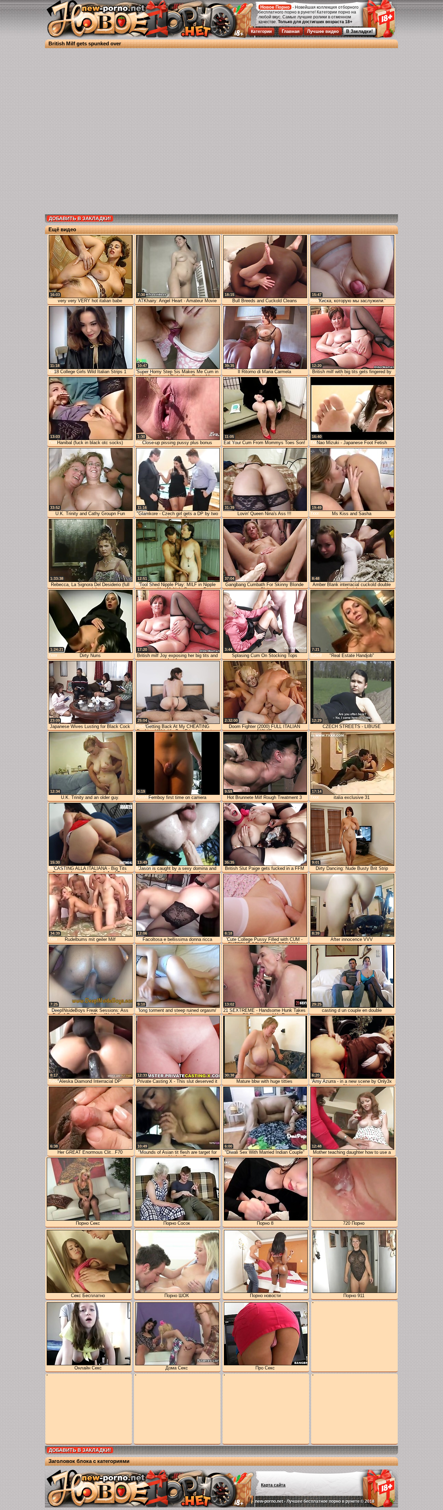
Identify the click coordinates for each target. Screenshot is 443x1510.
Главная (291, 31)
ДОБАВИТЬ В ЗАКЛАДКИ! (80, 218)
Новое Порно (275, 7)
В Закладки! (359, 31)
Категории (261, 31)
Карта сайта (273, 1485)
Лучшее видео (323, 31)
